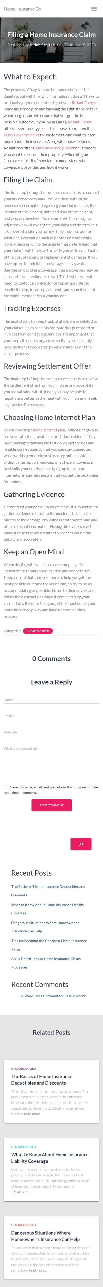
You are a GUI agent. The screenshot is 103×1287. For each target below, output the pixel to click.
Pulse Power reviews (22, 134)
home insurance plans (53, 147)
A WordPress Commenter (41, 996)
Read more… (33, 1114)
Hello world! (76, 996)
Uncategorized (37, 631)
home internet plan (49, 429)
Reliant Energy (84, 102)
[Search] (81, 844)
